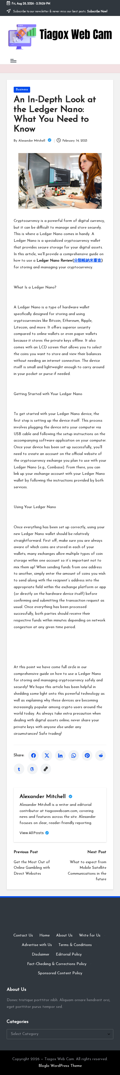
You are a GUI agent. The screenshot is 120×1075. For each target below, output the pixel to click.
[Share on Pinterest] (87, 755)
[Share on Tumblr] (19, 769)
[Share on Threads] (32, 769)
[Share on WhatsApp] (73, 755)
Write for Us (89, 935)
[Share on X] (47, 755)
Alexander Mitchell (43, 796)
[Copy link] (45, 769)
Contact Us (23, 935)
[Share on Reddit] (100, 755)
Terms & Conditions (75, 945)
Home (44, 935)
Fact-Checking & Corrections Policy (57, 964)
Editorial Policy (69, 954)
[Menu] (13, 60)
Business (22, 89)
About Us (64, 935)
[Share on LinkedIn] (60, 755)
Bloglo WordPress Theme (60, 1066)
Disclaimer (40, 954)
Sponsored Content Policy (60, 973)
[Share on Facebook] (33, 755)
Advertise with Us (37, 945)
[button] (34, 832)
